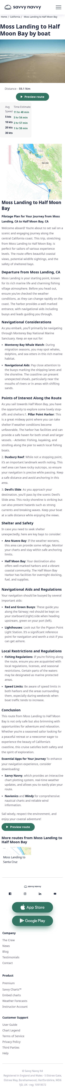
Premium (8, 983)
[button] (58, 7)
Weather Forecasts (14, 1001)
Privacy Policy (11, 1041)
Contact (7, 963)
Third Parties (10, 1047)
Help (5, 1053)
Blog (5, 951)
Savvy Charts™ (11, 989)
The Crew (8, 940)
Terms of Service (13, 1036)
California (15, 16)
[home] (27, 7)
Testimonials (10, 957)
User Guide (9, 1024)
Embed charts (11, 995)
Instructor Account (15, 1006)
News (6, 946)
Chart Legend (11, 1030)
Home (4, 16)
